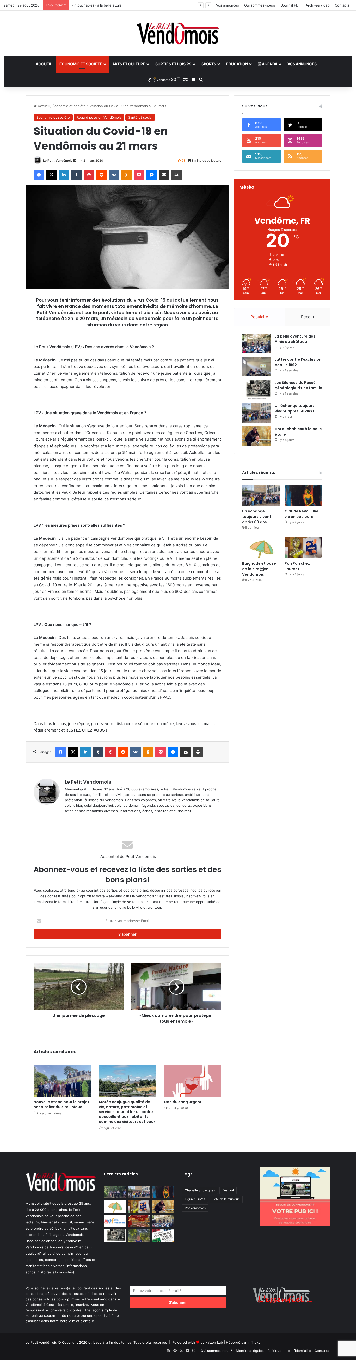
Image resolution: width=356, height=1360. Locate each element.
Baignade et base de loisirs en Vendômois (259, 569)
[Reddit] (101, 175)
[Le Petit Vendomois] (178, 33)
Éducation (237, 64)
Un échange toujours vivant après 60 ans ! (295, 408)
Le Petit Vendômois (57, 160)
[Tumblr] (76, 175)
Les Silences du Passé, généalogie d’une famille (298, 385)
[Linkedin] (64, 175)
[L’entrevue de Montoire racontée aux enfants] (139, 1235)
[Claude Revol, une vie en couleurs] (303, 495)
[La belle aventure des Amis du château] (256, 343)
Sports (208, 64)
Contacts (342, 5)
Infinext (254, 1342)
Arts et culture (128, 64)
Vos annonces (227, 5)
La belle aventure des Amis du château (295, 339)
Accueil (44, 64)
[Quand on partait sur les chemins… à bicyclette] (115, 1192)
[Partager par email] (164, 175)
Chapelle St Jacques (200, 1190)
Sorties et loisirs (173, 64)
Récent (307, 316)
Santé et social (140, 117)
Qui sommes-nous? (260, 5)
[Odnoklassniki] (126, 175)
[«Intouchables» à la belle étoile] (256, 436)
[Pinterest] (89, 175)
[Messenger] (151, 175)
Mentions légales (250, 1351)
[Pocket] (139, 175)
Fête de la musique (226, 1199)
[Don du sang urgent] (192, 1081)
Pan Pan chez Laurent (297, 566)
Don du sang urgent (183, 1101)
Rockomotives (195, 1208)
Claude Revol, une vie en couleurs (301, 514)
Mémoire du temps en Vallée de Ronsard (105, 5)
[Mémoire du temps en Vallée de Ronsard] (139, 1221)
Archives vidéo (318, 5)
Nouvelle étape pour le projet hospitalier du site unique (61, 1104)
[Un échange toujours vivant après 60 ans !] (256, 413)
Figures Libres (195, 1199)
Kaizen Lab (214, 1342)
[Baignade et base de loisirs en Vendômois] (261, 547)
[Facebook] (39, 175)
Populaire (259, 316)
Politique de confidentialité (289, 1351)
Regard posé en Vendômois (99, 117)
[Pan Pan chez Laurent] (303, 547)
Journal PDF (290, 5)
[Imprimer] (176, 175)
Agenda (269, 64)
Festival (228, 1190)
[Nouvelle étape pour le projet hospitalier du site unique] (62, 1081)
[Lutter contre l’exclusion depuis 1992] (256, 366)
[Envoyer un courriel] (74, 160)
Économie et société (80, 64)
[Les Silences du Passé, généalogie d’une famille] (256, 389)
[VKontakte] (114, 175)
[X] (51, 175)
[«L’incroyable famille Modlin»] (163, 1235)
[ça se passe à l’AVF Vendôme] (115, 1221)
